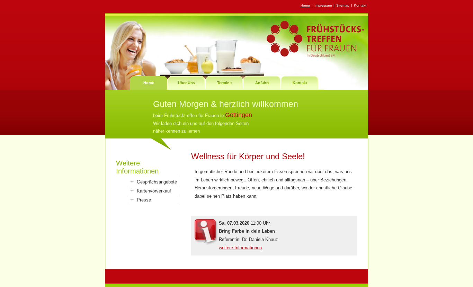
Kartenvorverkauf (154, 191)
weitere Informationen (240, 247)
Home (305, 5)
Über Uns (186, 83)
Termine (224, 83)
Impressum (323, 5)
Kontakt (360, 5)
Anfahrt (262, 83)
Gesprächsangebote (157, 182)
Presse (144, 200)
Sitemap (342, 5)
